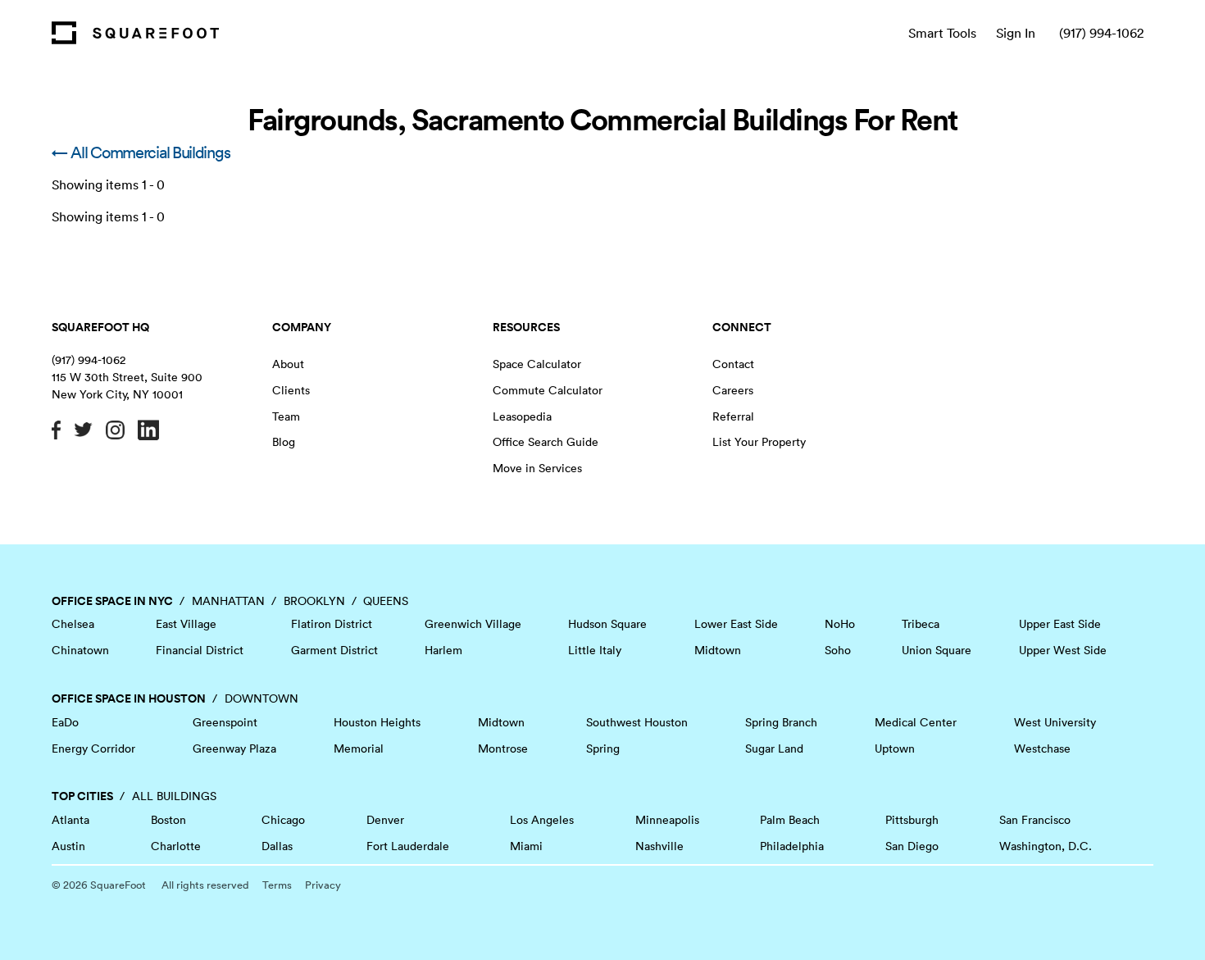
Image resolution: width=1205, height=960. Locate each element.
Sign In (1015, 33)
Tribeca (920, 623)
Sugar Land (774, 748)
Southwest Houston (637, 722)
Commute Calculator (547, 390)
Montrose (503, 748)
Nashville (659, 846)
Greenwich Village (473, 623)
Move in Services (537, 468)
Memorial (359, 748)
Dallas (277, 846)
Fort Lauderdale (407, 846)
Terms (277, 885)
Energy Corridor (93, 748)
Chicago (283, 819)
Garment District (334, 650)
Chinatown (80, 650)
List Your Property (759, 442)
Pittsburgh (912, 819)
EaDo (65, 722)
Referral (733, 416)
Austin (68, 846)
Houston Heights (377, 722)
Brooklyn (314, 601)
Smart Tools (942, 33)
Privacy (323, 885)
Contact (733, 364)
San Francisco (1035, 819)
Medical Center (916, 722)
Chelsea (73, 623)
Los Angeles (542, 819)
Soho (838, 650)
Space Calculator (537, 364)
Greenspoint (225, 722)
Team (286, 416)
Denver (385, 819)
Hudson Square (607, 623)
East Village (186, 623)
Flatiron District (331, 623)
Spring (603, 748)
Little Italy (594, 650)
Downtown (261, 698)
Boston (168, 819)
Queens (385, 601)
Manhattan (228, 601)
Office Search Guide (545, 442)
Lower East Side (736, 623)
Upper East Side (1060, 623)
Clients (291, 390)
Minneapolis (667, 819)
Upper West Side (1063, 650)
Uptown (895, 748)
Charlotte (176, 846)
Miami (526, 846)
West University (1055, 722)
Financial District (199, 650)
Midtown (717, 650)
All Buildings (174, 796)
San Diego (912, 846)
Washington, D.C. (1045, 846)
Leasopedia (522, 416)
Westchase (1042, 748)
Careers (732, 390)
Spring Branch (781, 722)
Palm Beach (790, 819)
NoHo (840, 623)
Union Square (936, 650)
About (288, 364)
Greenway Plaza (234, 748)
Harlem (443, 650)
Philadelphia (792, 846)
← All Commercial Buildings (141, 152)
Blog (283, 442)
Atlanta (70, 819)
